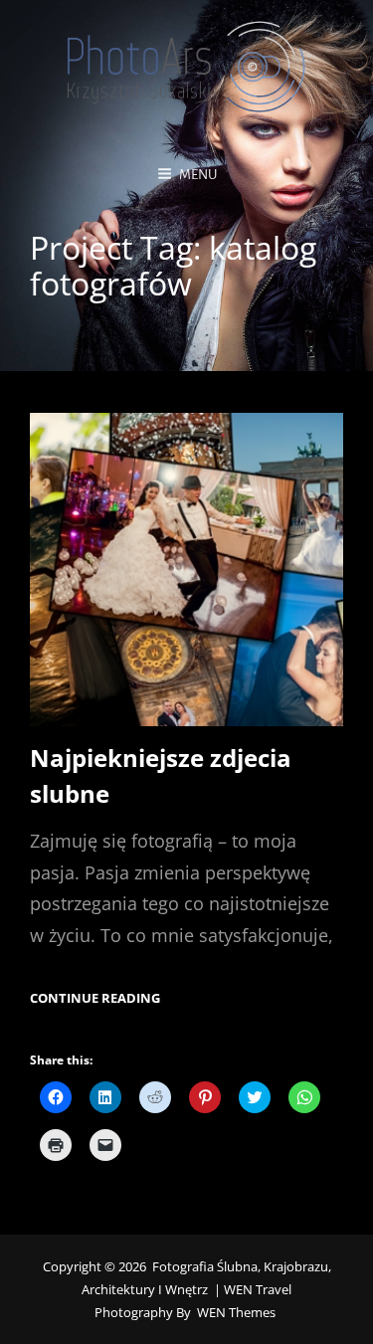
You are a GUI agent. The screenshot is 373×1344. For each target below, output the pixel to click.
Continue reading (95, 998)
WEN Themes (236, 1312)
